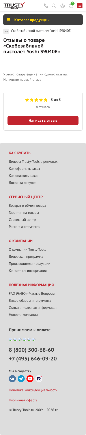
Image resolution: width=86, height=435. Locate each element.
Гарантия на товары (24, 212)
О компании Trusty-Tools (27, 249)
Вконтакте (12, 378)
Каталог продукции (32, 20)
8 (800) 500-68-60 (46, 5)
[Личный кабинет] (62, 5)
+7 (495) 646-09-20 (33, 358)
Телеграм (21, 378)
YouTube (30, 378)
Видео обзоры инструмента (30, 300)
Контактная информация (28, 271)
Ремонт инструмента (24, 227)
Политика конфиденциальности (33, 390)
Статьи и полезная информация (33, 307)
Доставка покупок (22, 183)
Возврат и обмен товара (27, 205)
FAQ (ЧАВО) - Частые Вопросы (32, 293)
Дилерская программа (26, 256)
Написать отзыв (43, 120)
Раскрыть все (6, 31)
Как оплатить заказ (23, 176)
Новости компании (23, 315)
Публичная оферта (23, 400)
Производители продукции (29, 263)
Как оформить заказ (24, 168)
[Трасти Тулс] (15, 7)
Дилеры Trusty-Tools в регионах (33, 161)
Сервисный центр (22, 220)
